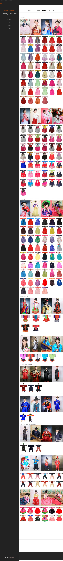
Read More (2, 3)
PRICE (38, 10)
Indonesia (9, 32)
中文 (10, 22)
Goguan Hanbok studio (8, 555)
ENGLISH (9, 19)
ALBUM (48, 542)
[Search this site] (9, 42)
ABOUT (30, 10)
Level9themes (11, 557)
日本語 (9, 25)
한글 (10, 35)
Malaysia (9, 28)
